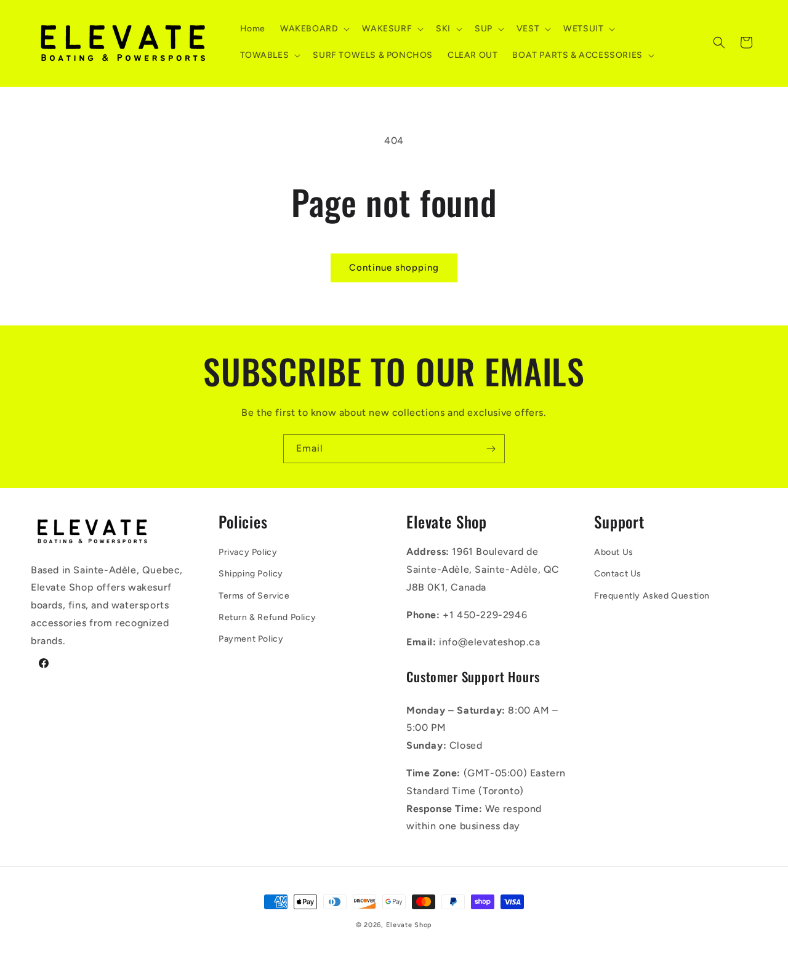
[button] (314, 29)
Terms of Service (254, 596)
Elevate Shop (409, 925)
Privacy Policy (248, 552)
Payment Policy (251, 639)
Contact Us (617, 573)
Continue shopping (394, 267)
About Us (613, 552)
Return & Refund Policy (267, 617)
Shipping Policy (251, 573)
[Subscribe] (490, 448)
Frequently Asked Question (652, 596)
